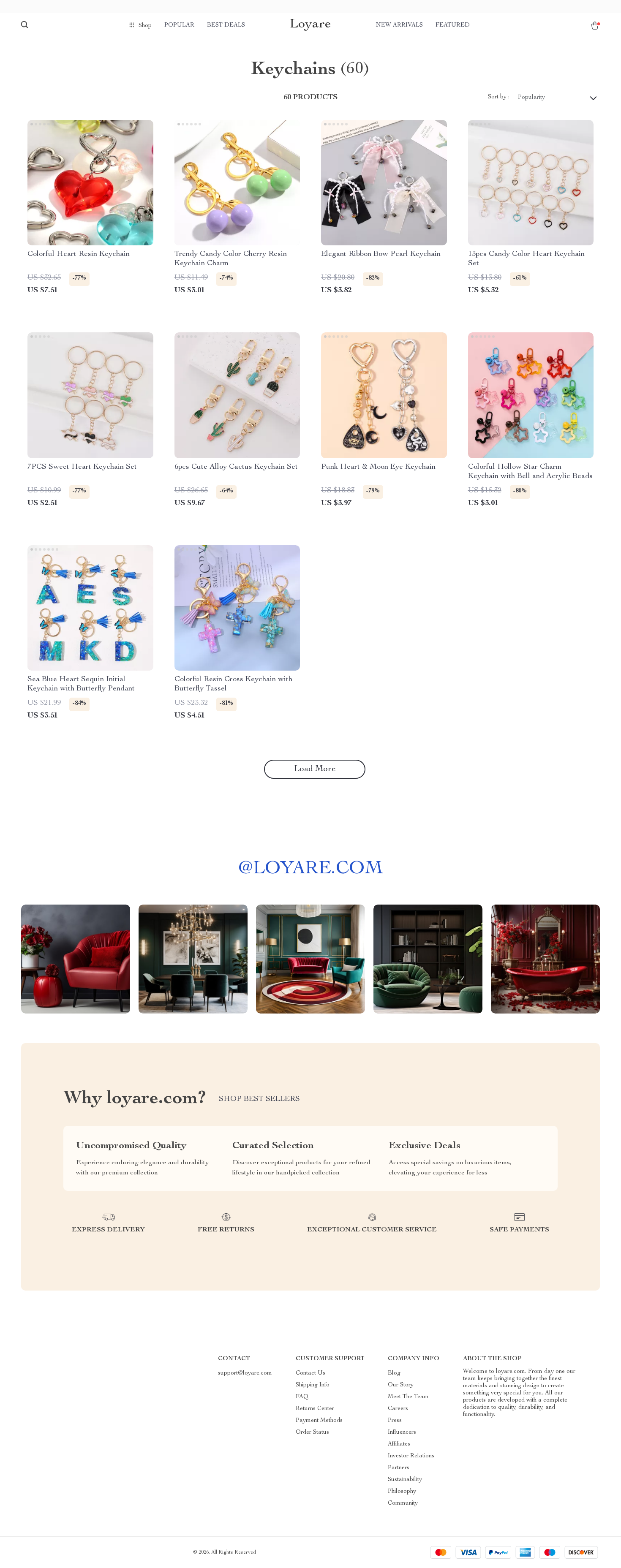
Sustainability (405, 1480)
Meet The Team (408, 1397)
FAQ (302, 1397)
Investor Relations (411, 1456)
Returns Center (315, 1409)
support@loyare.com (245, 1373)
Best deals (226, 25)
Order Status (312, 1432)
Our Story (401, 1385)
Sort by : (498, 97)
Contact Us (310, 1373)
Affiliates (399, 1444)
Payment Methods (319, 1421)
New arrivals (399, 25)
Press (395, 1421)
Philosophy (402, 1492)
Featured (453, 25)
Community (403, 1503)
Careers (398, 1409)
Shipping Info (313, 1385)
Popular (179, 25)
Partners (398, 1468)
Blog (394, 1373)
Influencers (402, 1432)
